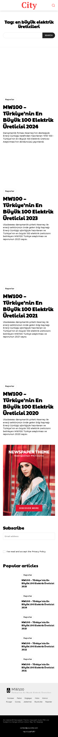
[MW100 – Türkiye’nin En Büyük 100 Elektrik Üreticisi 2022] (11, 643)
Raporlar (9, 99)
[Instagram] (23, 708)
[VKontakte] (35, 708)
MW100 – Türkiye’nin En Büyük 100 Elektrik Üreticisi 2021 (28, 305)
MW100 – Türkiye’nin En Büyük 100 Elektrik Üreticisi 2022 (38, 646)
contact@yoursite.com (29, 728)
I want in (29, 544)
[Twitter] (29, 708)
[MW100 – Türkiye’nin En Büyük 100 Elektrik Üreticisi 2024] (29, 74)
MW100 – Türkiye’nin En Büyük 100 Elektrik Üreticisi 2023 (28, 208)
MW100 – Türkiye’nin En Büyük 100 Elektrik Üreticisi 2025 (38, 583)
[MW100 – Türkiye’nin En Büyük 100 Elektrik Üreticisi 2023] (29, 166)
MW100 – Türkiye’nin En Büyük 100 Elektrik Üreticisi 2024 (28, 116)
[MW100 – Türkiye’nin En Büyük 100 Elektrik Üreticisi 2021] (29, 263)
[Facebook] (17, 708)
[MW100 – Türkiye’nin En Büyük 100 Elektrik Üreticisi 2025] (11, 580)
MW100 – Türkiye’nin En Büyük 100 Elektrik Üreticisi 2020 (28, 403)
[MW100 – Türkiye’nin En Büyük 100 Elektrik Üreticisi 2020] (29, 361)
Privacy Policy (39, 551)
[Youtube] (41, 708)
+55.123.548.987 (29, 731)
